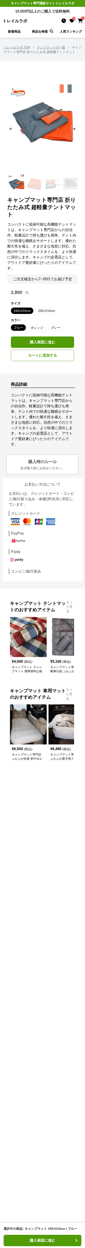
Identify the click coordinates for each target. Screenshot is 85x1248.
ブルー (18, 327)
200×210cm (46, 311)
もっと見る (69, 606)
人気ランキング (71, 31)
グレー (56, 327)
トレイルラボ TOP (17, 47)
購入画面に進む (42, 342)
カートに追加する (42, 355)
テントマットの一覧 (51, 47)
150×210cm (22, 311)
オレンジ (37, 327)
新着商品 (14, 31)
